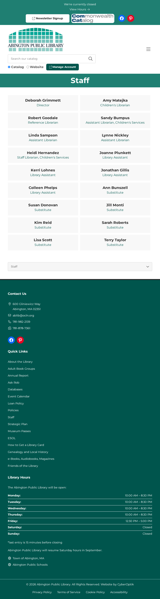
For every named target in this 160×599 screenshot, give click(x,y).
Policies (13, 410)
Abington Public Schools (30, 564)
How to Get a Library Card (26, 445)
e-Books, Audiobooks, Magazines (31, 459)
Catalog (17, 67)
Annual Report (18, 375)
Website (37, 67)
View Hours (78, 9)
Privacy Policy (42, 592)
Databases (15, 389)
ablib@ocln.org (23, 315)
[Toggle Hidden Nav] (148, 49)
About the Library (20, 361)
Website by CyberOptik (117, 584)
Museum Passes (19, 431)
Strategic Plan (18, 424)
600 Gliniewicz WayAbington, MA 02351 (27, 306)
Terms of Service (68, 592)
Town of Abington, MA (28, 558)
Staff (11, 417)
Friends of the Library (23, 466)
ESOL (11, 438)
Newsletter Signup (49, 18)
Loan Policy (16, 403)
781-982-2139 (21, 321)
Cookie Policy (95, 592)
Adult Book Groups (21, 368)
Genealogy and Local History (28, 452)
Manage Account (64, 66)
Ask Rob (13, 382)
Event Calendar (19, 396)
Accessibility (119, 592)
